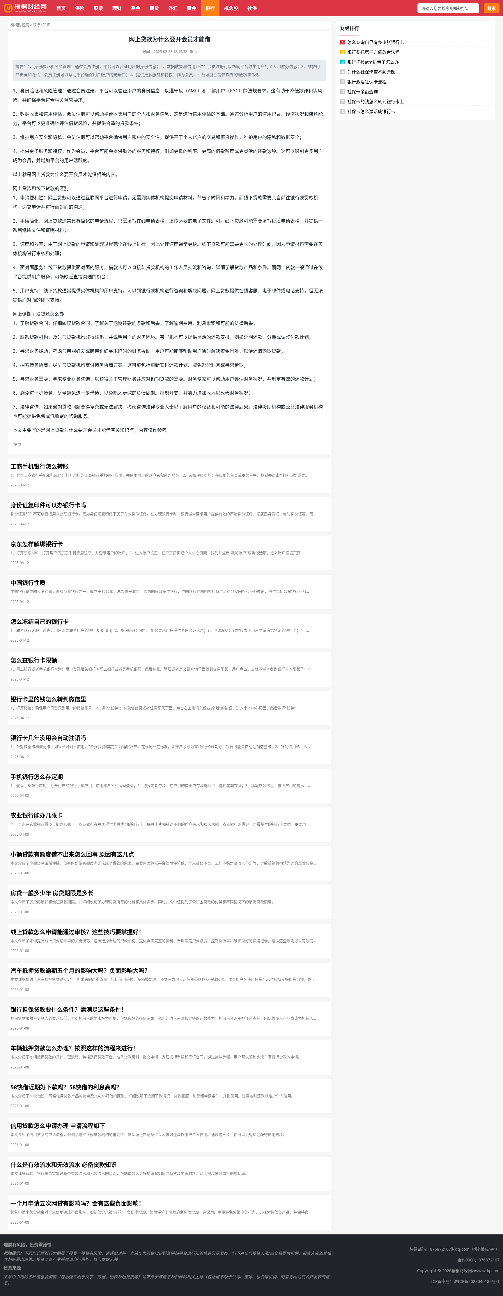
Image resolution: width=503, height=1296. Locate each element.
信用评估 (195, 66)
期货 (154, 8)
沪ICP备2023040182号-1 (477, 1281)
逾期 (26, 314)
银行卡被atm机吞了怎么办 (370, 62)
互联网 (92, 197)
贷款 (124, 123)
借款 (220, 151)
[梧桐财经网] (25, 8)
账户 (105, 74)
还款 (262, 151)
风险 (58, 66)
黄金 (191, 8)
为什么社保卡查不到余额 (368, 72)
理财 (117, 8)
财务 (285, 66)
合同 (43, 323)
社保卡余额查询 (359, 91)
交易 (211, 137)
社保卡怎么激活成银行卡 (368, 111)
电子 (197, 221)
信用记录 (271, 114)
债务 (34, 365)
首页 (61, 8)
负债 (141, 393)
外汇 (173, 8)
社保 (252, 8)
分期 (271, 337)
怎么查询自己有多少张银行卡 (372, 42)
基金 (135, 8)
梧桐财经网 (19, 24)
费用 (187, 323)
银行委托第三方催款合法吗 (370, 52)
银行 (210, 8)
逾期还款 (122, 323)
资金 (225, 351)
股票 (98, 8)
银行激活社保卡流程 (364, 82)
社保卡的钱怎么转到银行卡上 (372, 101)
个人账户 (192, 137)
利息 (201, 323)
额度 (229, 151)
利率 (192, 151)
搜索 (492, 8)
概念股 (231, 8)
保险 (79, 8)
